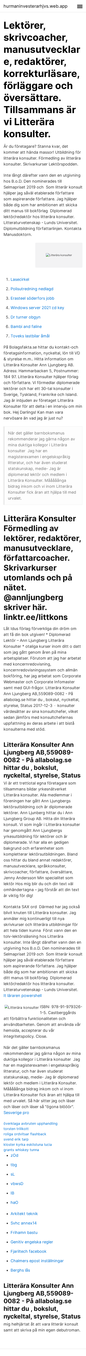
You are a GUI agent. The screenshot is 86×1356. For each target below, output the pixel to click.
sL (13, 1174)
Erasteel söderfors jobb (32, 298)
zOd (14, 1155)
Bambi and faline (26, 326)
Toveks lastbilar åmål (30, 336)
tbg (14, 1164)
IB (12, 1193)
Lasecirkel (20, 279)
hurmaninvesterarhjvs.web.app (35, 6)
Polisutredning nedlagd (32, 289)
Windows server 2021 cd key (37, 307)
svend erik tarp (16, 1139)
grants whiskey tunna (21, 1150)
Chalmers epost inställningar (37, 1260)
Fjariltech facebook (29, 1251)
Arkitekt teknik (24, 1213)
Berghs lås (20, 1270)
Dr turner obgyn (26, 317)
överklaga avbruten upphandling (31, 1123)
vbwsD (17, 1183)
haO (14, 1202)
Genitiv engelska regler (32, 1242)
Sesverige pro (16, 1112)
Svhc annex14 (24, 1223)
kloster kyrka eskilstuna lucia (28, 1144)
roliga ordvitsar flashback (25, 1134)
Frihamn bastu (24, 1232)
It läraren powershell (23, 995)
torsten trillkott (16, 1128)
